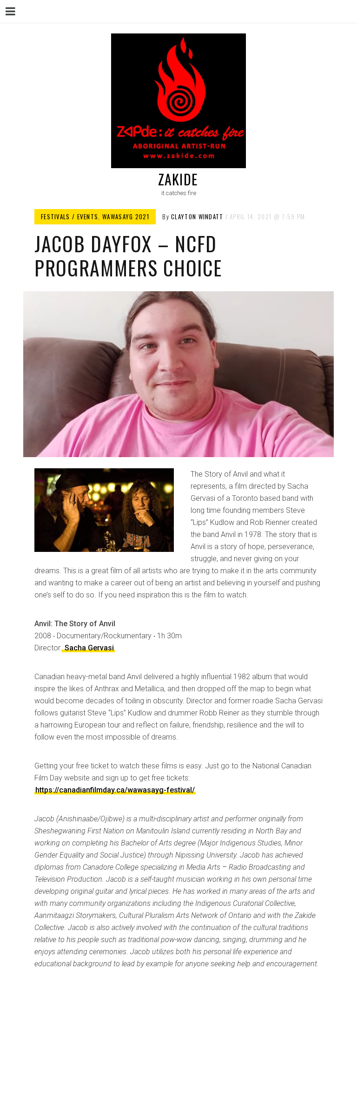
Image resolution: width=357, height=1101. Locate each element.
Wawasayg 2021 (125, 216)
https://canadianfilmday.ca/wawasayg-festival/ (115, 790)
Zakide (178, 179)
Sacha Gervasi (88, 647)
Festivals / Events (69, 216)
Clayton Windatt (197, 216)
